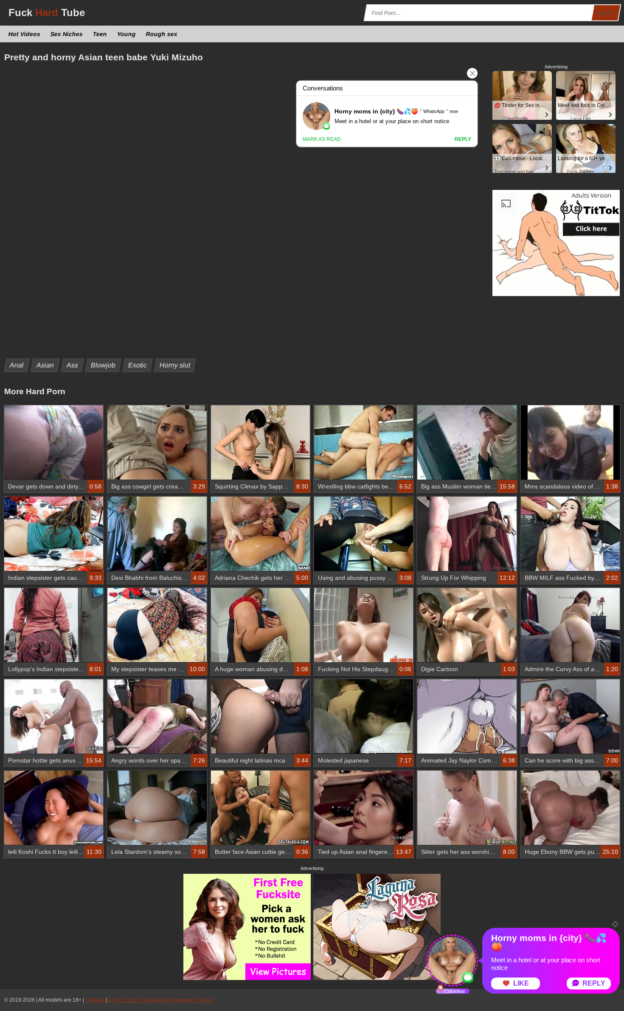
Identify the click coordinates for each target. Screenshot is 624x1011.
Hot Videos (24, 34)
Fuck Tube (46, 12)
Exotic (138, 365)
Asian (45, 365)
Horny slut (175, 365)
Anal (17, 365)
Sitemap (94, 1000)
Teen (100, 34)
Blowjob (103, 365)
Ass (72, 365)
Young (127, 34)
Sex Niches (67, 34)
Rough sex (162, 34)
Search (606, 13)
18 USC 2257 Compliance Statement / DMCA (160, 1000)
